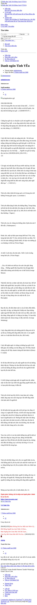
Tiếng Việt (8, 585)
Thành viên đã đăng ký (12, 19)
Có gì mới (8, 12)
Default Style (9, 583)
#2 (5, 518)
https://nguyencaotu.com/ (9, 499)
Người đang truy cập (26, 19)
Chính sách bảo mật (11, 592)
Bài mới (7, 10)
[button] (4, 3)
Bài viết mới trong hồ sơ (17, 14)
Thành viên (8, 17)
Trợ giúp (7, 594)
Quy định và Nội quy (11, 590)
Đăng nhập (4, 51)
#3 (5, 553)
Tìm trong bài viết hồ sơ (25, 21)
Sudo (29, 601)
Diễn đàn (7, 8)
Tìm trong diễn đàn (16, 10)
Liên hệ (7, 589)
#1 (5, 94)
